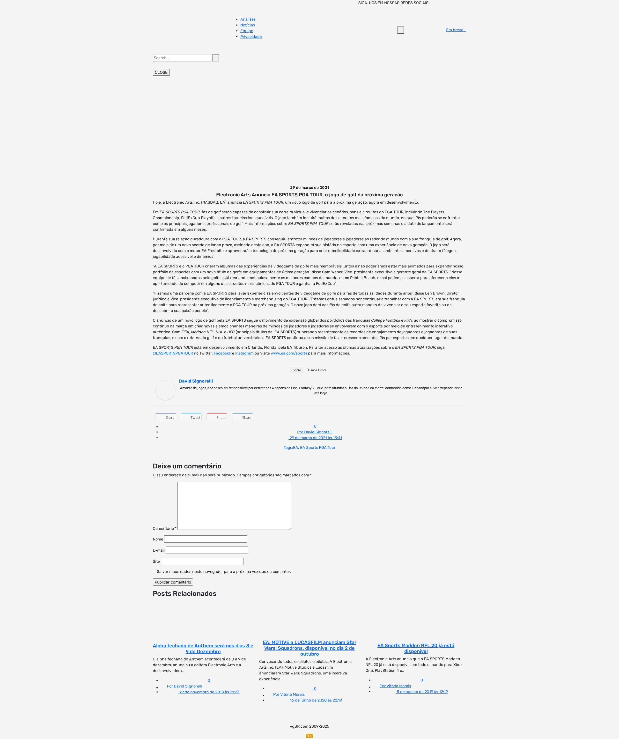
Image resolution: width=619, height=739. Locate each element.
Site (156, 561)
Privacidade (251, 36)
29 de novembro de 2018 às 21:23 (208, 692)
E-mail (159, 550)
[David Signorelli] (165, 390)
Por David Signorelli (314, 432)
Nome (158, 539)
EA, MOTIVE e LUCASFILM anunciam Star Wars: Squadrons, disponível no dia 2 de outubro (309, 648)
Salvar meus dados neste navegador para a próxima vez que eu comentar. (224, 571)
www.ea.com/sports (289, 353)
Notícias (247, 25)
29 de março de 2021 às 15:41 (315, 438)
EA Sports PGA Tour (317, 447)
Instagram (244, 353)
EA (295, 447)
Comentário (165, 528)
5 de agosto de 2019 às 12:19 (422, 691)
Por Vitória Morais (289, 694)
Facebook (222, 353)
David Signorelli (196, 381)
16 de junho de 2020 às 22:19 (315, 700)
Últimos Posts (316, 370)
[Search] (215, 57)
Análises (248, 19)
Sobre (297, 370)
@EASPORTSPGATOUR (173, 353)
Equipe (246, 31)
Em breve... (456, 30)
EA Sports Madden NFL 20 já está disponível (415, 648)
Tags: (288, 447)
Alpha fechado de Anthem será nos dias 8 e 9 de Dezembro (203, 648)
